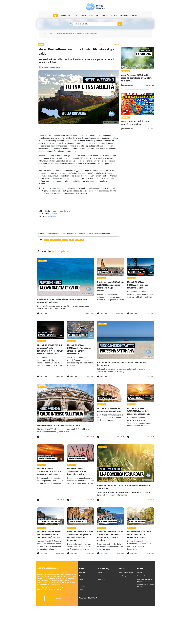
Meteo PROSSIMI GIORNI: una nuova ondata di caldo (109, 409)
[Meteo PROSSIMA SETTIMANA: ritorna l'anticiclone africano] (80, 453)
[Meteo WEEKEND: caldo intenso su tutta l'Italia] (65, 403)
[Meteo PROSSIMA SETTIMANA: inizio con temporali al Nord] (140, 267)
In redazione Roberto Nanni (51, 67)
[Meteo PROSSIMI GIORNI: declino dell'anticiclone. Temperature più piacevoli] (50, 516)
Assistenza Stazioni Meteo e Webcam (145, 585)
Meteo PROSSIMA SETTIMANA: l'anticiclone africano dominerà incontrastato (79, 349)
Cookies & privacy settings (125, 572)
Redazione (101, 579)
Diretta (81, 590)
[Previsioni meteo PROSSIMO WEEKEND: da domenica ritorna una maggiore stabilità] (110, 267)
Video (100, 572)
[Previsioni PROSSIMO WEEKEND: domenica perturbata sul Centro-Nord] (125, 463)
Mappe (81, 583)
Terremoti (82, 586)
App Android (141, 576)
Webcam (104, 15)
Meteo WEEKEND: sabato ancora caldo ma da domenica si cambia (139, 534)
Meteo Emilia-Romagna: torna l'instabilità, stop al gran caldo (76, 33)
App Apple (140, 572)
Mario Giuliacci (128, 85)
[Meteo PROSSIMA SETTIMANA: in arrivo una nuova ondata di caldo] (50, 453)
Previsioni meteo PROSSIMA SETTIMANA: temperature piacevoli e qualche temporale (80, 535)
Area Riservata (89, 598)
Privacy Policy (122, 576)
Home (45, 33)
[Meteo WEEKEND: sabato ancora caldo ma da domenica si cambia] (140, 516)
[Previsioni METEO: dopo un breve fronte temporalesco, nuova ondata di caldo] (65, 277)
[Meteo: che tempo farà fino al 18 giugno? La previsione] (137, 104)
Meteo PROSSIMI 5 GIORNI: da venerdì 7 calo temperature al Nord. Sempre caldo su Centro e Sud (50, 349)
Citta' (80, 576)
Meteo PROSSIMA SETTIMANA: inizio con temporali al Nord (138, 285)
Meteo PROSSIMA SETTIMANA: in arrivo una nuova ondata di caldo (49, 471)
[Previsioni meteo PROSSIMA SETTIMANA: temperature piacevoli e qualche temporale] (80, 516)
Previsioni (82, 572)
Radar (114, 15)
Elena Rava (43, 313)
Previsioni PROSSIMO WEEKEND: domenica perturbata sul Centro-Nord (124, 487)
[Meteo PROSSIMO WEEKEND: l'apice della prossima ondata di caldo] (140, 393)
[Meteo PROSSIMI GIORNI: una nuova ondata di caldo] (110, 393)
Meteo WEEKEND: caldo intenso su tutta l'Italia (58, 425)
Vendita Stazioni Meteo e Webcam (144, 580)
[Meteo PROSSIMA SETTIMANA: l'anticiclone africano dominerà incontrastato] (80, 330)
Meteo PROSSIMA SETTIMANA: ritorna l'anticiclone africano (76, 471)
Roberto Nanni (50, 216)
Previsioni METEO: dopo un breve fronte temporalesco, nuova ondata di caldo (62, 300)
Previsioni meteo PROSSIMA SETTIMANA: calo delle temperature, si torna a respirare (110, 535)
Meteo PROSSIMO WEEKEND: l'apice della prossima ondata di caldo (139, 411)
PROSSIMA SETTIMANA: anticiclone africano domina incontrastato (121, 363)
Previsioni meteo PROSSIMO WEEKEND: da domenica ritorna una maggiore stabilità (110, 286)
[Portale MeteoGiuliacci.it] (95, 7)
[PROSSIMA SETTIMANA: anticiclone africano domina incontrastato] (125, 340)
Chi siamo (57, 598)
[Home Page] (55, 15)
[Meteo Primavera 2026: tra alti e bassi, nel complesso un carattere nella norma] (137, 57)
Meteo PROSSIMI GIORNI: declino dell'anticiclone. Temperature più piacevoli (49, 534)
